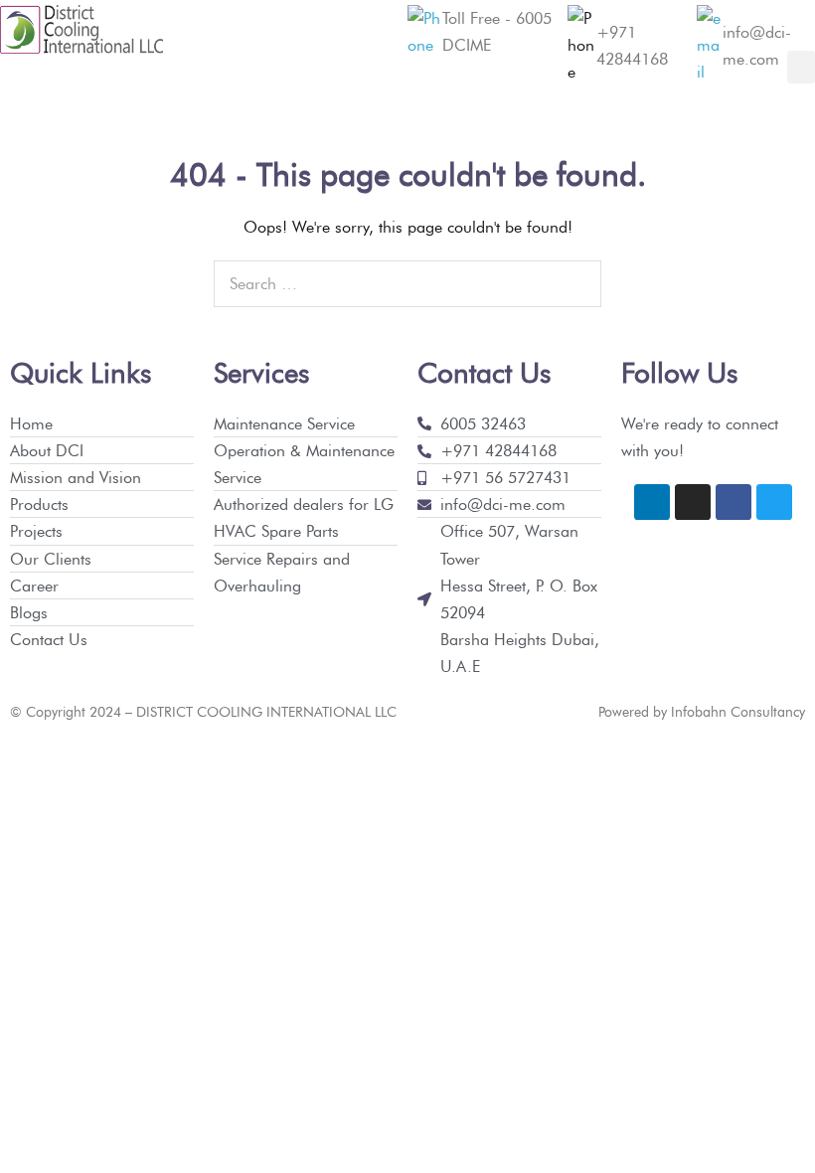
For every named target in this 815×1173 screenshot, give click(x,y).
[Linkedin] (652, 502)
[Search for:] (407, 283)
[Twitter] (774, 502)
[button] (801, 67)
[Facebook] (733, 502)
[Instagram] (693, 502)
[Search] (575, 284)
